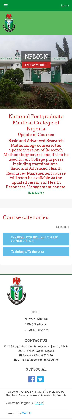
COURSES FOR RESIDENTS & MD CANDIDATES (34, 239)
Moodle (26, 413)
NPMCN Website (36, 318)
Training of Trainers (26, 251)
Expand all (62, 226)
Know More (34, 65)
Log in (65, 5)
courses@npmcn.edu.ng (42, 359)
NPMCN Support (36, 330)
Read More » (36, 192)
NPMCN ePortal (36, 324)
